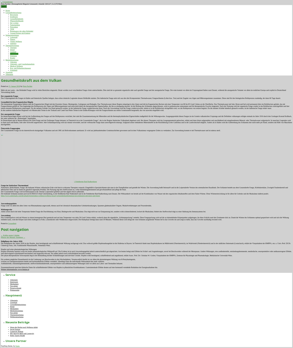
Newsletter (14, 286)
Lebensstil (13, 37)
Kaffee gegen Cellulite (10, 235)
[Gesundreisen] (7, 2)
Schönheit (13, 70)
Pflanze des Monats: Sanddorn (13, 237)
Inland (12, 50)
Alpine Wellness (16, 41)
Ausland (13, 52)
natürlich (13, 44)
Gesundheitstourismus (13, 13)
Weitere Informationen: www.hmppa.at (15, 269)
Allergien (13, 62)
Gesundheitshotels (16, 19)
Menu (4, 6)
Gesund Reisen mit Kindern (20, 33)
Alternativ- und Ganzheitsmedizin (22, 64)
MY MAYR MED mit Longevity (22, 334)
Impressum (14, 282)
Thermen (13, 48)
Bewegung (14, 15)
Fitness (12, 39)
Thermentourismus (12, 46)
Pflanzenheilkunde (16, 21)
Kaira (18, 346)
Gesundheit (14, 54)
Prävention (14, 27)
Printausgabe (14, 290)
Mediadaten (14, 284)
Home (7, 11)
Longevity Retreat (16, 331)
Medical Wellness (16, 66)
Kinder (12, 58)
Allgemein (9, 74)
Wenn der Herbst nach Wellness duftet (24, 327)
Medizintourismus (11, 60)
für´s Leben (14, 23)
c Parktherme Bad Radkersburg (85, 182)
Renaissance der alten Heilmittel (21, 31)
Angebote (9, 72)
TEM (12, 29)
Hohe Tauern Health (17, 336)
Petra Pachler (27, 86)
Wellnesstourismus (12, 35)
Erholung (13, 56)
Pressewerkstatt (15, 288)
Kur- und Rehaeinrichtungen (20, 68)
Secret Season (15, 329)
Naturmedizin (15, 25)
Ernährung (14, 17)
